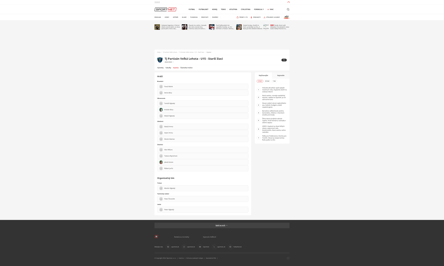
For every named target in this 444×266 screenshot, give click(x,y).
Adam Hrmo (168, 133)
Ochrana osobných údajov (194, 258)
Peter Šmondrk (169, 199)
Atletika (233, 9)
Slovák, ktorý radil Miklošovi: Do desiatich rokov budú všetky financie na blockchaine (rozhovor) (279, 26)
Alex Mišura (168, 150)
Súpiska (176, 68)
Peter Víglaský (169, 210)
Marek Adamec (169, 139)
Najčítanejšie (263, 75)
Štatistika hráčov (186, 68)
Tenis (223, 9)
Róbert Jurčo (168, 168)
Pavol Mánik (168, 87)
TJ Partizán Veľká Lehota (170, 52)
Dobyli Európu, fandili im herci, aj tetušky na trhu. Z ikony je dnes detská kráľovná (252, 26)
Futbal (192, 9)
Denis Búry (168, 93)
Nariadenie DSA (211, 258)
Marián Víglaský (169, 188)
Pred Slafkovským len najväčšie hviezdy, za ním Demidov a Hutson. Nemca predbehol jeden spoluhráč (224, 26)
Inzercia (181, 258)
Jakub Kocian (168, 162)
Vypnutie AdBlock (209, 237)
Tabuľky (168, 68)
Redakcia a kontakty (181, 237)
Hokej (214, 9)
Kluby (159, 52)
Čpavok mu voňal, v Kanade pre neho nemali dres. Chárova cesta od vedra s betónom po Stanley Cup (198, 26)
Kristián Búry (168, 110)
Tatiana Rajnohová (170, 156)
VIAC (272, 9)
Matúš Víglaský (169, 116)
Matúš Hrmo (168, 127)
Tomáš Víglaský (169, 103)
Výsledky (160, 68)
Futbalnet (203, 9)
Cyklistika (245, 9)
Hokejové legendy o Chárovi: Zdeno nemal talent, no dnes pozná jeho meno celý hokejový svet (170, 26)
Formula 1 (259, 9)
